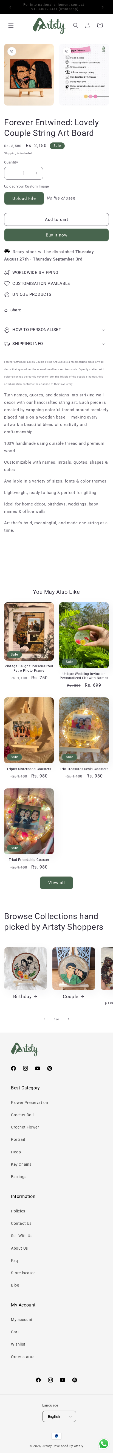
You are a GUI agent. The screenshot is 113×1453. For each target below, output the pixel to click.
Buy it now (56, 235)
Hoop (16, 1152)
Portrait (18, 1139)
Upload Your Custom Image (26, 186)
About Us (19, 1248)
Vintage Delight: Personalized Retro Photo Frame (29, 668)
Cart (15, 1332)
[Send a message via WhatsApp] (103, 1443)
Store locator (23, 1273)
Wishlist (18, 1344)
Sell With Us (21, 1235)
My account (22, 1319)
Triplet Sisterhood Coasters (29, 769)
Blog (15, 1285)
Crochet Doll (22, 1115)
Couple (70, 996)
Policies (18, 1211)
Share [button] (15, 310)
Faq (14, 1260)
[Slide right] (69, 1019)
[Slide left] (44, 1019)
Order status (22, 1357)
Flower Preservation (29, 1102)
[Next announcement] (103, 7)
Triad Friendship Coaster (29, 860)
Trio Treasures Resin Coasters (84, 769)
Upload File (24, 198)
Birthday (22, 996)
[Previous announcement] (10, 7)
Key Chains (21, 1164)
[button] (11, 25)
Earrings (19, 1176)
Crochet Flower (25, 1127)
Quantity (11, 162)
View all (56, 882)
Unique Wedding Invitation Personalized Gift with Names (84, 676)
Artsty (47, 1446)
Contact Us (21, 1223)
